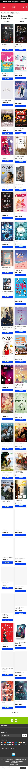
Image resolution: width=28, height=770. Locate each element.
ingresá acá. (21, 761)
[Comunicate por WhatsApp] (4, 7)
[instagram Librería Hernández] (12, 720)
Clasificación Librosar (10, 12)
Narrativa (17, 13)
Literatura (16, 12)
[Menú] (2, 7)
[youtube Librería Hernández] (16, 720)
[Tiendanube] (14, 764)
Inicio (2, 12)
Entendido (23, 767)
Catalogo (5, 12)
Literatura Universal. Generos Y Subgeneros (8, 13)
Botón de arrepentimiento (14, 762)
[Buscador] (24, 7)
